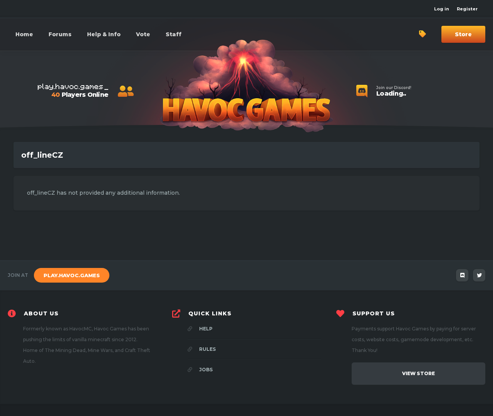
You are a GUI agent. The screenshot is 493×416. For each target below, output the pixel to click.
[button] (103, 34)
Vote (143, 34)
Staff (173, 34)
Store (463, 34)
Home (24, 34)
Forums (60, 34)
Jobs (205, 369)
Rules (207, 349)
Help (205, 329)
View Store (418, 373)
